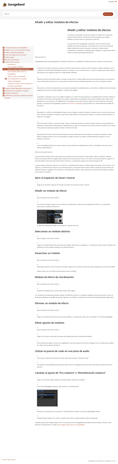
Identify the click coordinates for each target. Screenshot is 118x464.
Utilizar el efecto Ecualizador (17, 76)
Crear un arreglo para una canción (15, 55)
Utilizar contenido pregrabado (14, 52)
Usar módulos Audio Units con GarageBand (71, 425)
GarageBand (16, 4)
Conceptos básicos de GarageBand (16, 48)
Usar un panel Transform (15, 67)
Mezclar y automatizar (12, 59)
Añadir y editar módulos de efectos (19, 69)
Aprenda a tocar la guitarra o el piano (16, 91)
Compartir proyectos (11, 93)
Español (111, 2)
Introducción (11, 64)
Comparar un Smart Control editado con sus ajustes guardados (20, 85)
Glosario (7, 98)
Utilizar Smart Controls (12, 62)
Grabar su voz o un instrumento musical (17, 50)
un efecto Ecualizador (75, 103)
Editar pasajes (9, 57)
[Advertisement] (50, 41)
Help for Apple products (9, 459)
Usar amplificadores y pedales (17, 79)
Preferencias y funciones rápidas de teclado (19, 95)
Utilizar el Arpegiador (14, 81)
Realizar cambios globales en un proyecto (18, 88)
